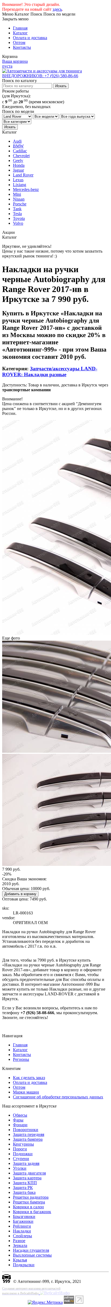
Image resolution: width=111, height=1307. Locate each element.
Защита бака (24, 1192)
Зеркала (20, 1245)
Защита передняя (28, 1134)
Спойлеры (22, 1236)
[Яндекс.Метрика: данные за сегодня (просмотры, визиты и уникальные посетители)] (45, 1302)
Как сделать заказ (29, 1077)
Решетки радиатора (30, 1197)
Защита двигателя (29, 1173)
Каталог (20, 33)
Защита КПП (25, 1182)
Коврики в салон (28, 1207)
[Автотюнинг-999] (6, 1281)
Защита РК (23, 1187)
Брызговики (24, 1216)
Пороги (20, 1149)
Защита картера (27, 1178)
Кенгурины (23, 1144)
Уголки (19, 1168)
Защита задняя (26, 1163)
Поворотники (25, 1129)
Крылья (20, 1260)
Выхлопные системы (32, 1255)
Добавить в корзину (20, 894)
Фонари (20, 1125)
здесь (57, 9)
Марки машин (26, 1092)
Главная (20, 28)
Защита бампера (28, 1139)
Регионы (21, 1059)
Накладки (22, 1231)
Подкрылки (23, 1264)
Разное (19, 1240)
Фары (18, 1120)
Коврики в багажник (32, 1211)
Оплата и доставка (30, 37)
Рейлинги (22, 1226)
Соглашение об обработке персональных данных (58, 1097)
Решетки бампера (29, 1202)
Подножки (23, 1153)
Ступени (21, 1158)
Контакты (22, 47)
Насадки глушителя (31, 1250)
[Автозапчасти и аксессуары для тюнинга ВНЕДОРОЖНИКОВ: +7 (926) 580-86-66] (55, 75)
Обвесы (20, 1115)
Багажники (23, 1221)
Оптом (19, 42)
